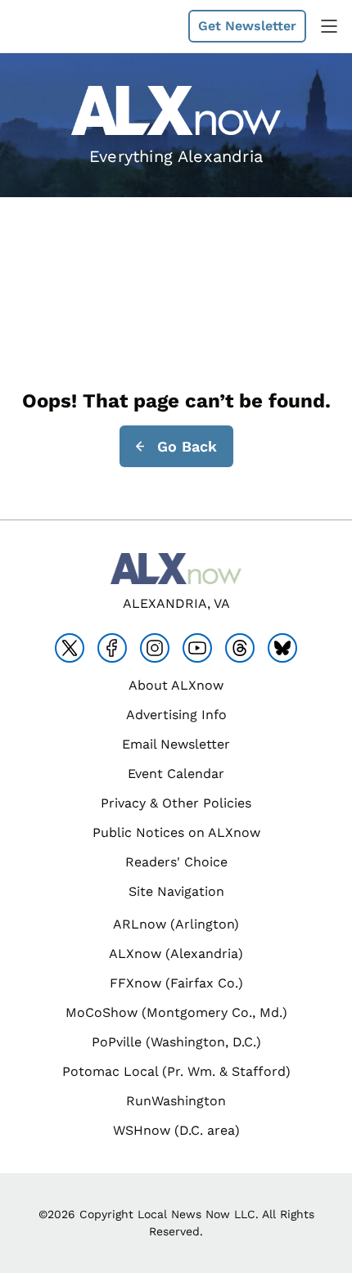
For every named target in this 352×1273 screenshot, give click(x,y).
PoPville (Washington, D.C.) (176, 1042)
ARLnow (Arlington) (176, 924)
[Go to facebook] (112, 648)
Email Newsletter (176, 744)
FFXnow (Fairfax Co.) (176, 983)
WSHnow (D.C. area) (176, 1130)
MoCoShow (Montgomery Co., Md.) (176, 1012)
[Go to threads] (240, 648)
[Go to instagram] (154, 648)
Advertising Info (176, 714)
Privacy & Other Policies (176, 803)
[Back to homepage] (52, 26)
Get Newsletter (247, 26)
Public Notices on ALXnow (176, 832)
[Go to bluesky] (282, 648)
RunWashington (176, 1101)
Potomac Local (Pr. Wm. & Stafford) (176, 1071)
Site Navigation (176, 891)
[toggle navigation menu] (329, 26)
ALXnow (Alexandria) (176, 953)
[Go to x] (69, 648)
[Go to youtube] (197, 648)
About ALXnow (176, 685)
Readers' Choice (176, 862)
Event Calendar (176, 773)
